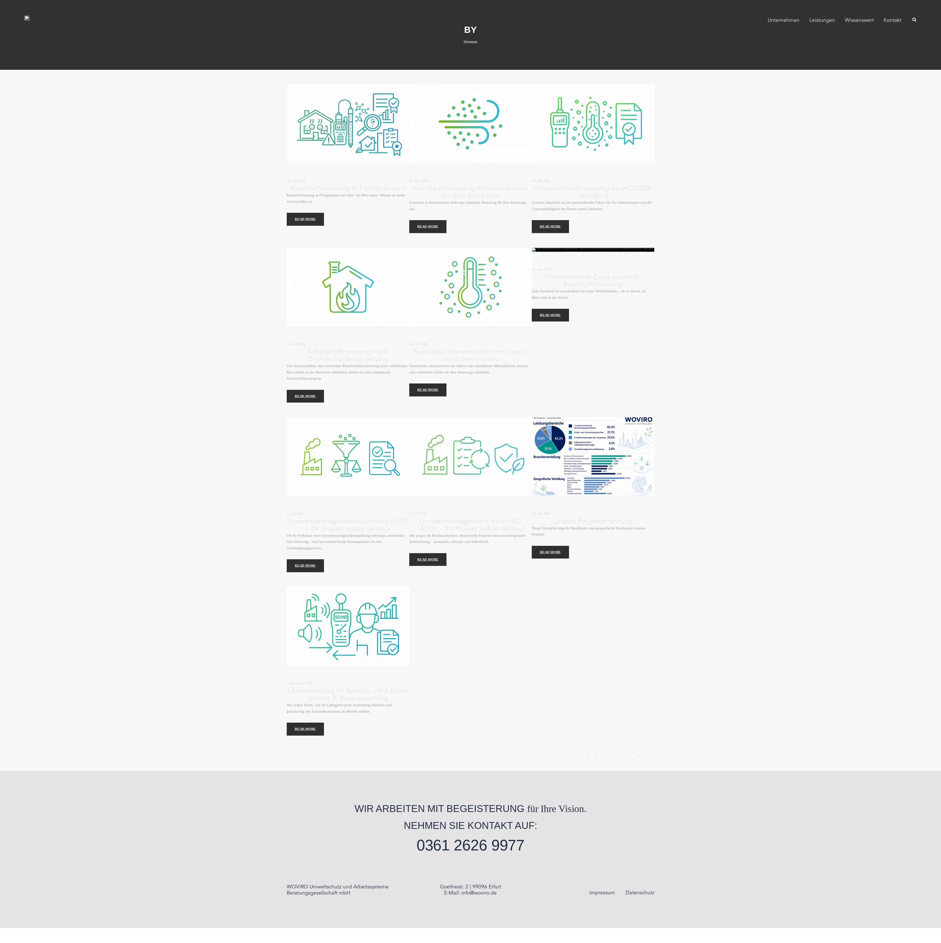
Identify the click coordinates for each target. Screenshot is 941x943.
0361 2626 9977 (471, 845)
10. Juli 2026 (418, 181)
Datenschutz (640, 892)
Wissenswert (859, 20)
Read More (305, 219)
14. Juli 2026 (296, 181)
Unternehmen (784, 20)
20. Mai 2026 (541, 513)
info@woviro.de (479, 893)
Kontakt (892, 20)
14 (638, 756)
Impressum (602, 892)
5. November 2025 (300, 683)
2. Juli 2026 (295, 513)
